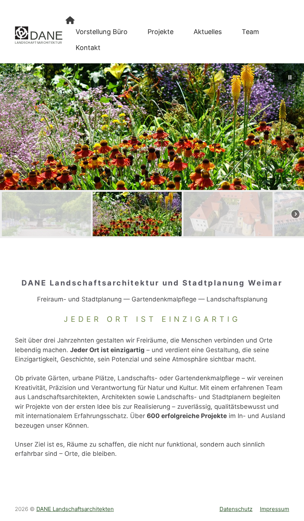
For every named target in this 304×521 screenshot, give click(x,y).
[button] (289, 77)
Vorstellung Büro (102, 32)
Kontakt (88, 47)
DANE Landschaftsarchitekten (75, 508)
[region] (152, 150)
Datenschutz (235, 508)
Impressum (274, 508)
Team (250, 32)
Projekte (161, 32)
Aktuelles (208, 32)
